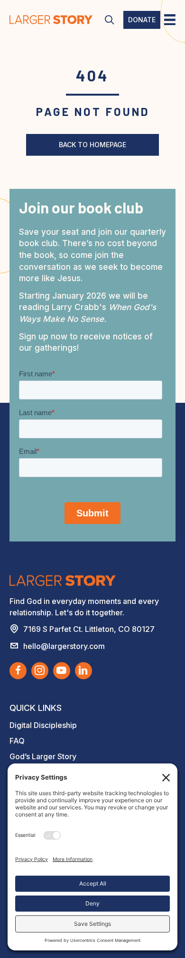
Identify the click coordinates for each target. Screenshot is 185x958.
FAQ (17, 740)
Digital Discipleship (43, 725)
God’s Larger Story (42, 756)
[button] (109, 20)
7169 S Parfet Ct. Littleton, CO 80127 (89, 629)
